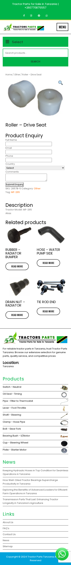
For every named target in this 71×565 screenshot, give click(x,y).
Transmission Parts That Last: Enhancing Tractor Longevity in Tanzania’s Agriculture (30, 501)
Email (8, 148)
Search (35, 61)
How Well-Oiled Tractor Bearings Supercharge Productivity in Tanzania (30, 481)
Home (8, 74)
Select (17, 42)
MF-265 (15, 192)
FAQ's (6, 528)
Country (10, 164)
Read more (17, 266)
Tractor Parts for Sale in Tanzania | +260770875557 (35, 5)
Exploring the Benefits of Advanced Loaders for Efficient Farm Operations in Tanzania (35, 491)
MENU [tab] (62, 27)
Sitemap (8, 546)
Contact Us (9, 534)
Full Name (11, 140)
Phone (9, 156)
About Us (8, 522)
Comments (12, 171)
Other (17, 74)
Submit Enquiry (14, 184)
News (6, 540)
